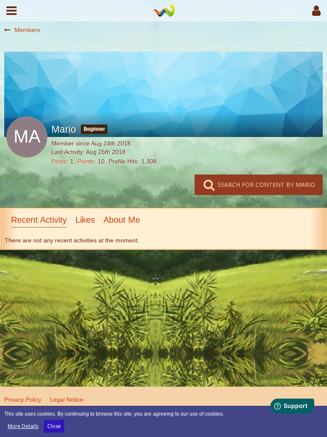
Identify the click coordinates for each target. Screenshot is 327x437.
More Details (23, 426)
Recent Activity (39, 219)
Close (54, 426)
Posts (59, 161)
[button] (11, 10)
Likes (85, 219)
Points (85, 161)
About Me (121, 219)
